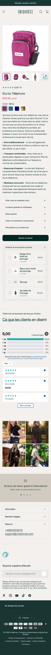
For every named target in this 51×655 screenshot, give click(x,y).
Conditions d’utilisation (12, 641)
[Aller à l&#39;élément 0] (6, 77)
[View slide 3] (27, 494)
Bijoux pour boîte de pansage (28, 269)
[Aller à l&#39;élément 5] (35, 77)
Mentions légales (26, 641)
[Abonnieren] (44, 573)
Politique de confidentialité (35, 638)
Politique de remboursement (16, 638)
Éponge (23, 282)
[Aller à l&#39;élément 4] (25, 77)
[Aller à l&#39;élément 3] (16, 77)
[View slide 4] (29, 494)
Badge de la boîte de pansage (25, 256)
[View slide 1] (21, 494)
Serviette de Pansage (25, 291)
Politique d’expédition (38, 641)
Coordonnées (26, 644)
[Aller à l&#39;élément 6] (45, 77)
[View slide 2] (24, 494)
